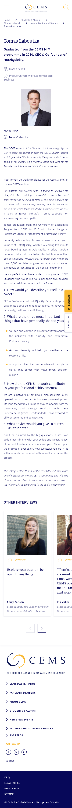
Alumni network (12, 23)
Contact (10, 760)
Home (7, 19)
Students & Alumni (30, 19)
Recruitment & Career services (31, 728)
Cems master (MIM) (22, 683)
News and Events (22, 719)
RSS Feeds (16, 735)
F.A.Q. (7, 777)
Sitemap (9, 794)
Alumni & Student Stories (44, 23)
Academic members (23, 692)
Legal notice (12, 782)
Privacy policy (13, 788)
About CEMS (18, 701)
